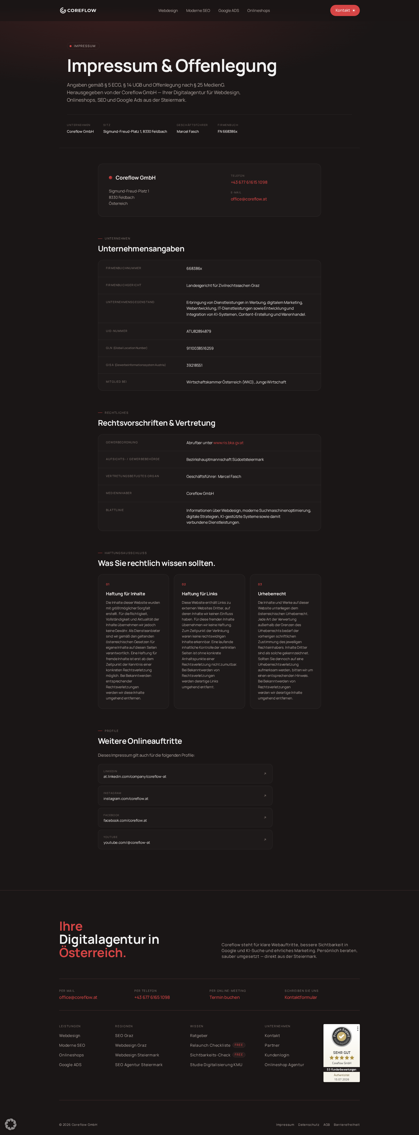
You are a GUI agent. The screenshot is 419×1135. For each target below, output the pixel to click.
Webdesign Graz (130, 1045)
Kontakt (272, 1035)
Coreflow (79, 1124)
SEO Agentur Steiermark (139, 1064)
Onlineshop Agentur (284, 1064)
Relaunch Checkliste (210, 1045)
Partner (272, 1045)
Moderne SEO (72, 1045)
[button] (10, 1124)
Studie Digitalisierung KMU (216, 1064)
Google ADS (70, 1064)
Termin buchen (225, 997)
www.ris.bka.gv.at (228, 442)
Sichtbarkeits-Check (210, 1055)
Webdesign (70, 1035)
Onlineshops (71, 1055)
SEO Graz (124, 1035)
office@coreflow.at (249, 199)
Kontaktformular (301, 997)
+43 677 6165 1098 (152, 997)
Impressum (285, 1124)
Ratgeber (199, 1035)
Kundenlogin (277, 1055)
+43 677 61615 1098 (249, 182)
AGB (326, 1124)
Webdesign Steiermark (137, 1055)
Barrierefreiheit (347, 1124)
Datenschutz (309, 1124)
